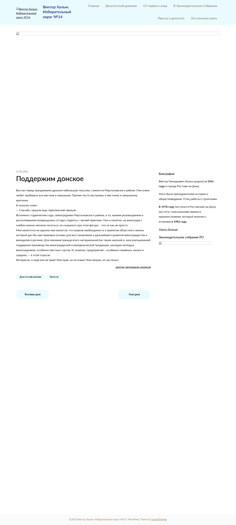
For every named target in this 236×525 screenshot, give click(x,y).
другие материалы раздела (133, 267)
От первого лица (155, 6)
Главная (93, 6)
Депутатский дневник (121, 6)
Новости (54, 276)
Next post (134, 294)
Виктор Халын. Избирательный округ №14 (57, 12)
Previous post (32, 294)
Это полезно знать (204, 18)
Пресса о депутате (171, 18)
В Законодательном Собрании (195, 6)
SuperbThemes (159, 519)
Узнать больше (168, 229)
